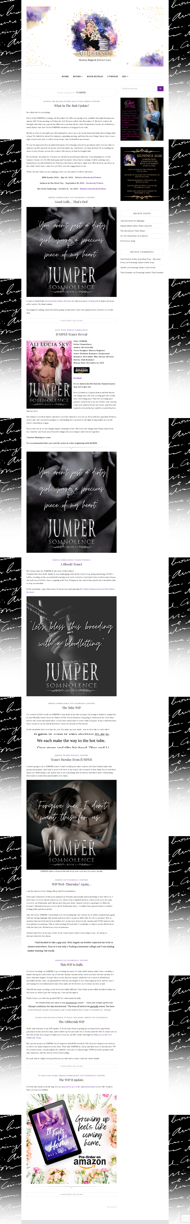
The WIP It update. (71, 1080)
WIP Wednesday (78, 197)
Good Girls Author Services (59, 301)
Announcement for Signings (132, 221)
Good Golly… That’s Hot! (71, 202)
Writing (96, 101)
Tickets (97, 177)
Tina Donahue (126, 272)
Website (78, 177)
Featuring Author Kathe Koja (141, 262)
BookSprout (96, 1035)
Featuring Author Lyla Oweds (142, 267)
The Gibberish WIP (71, 1022)
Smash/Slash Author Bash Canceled (135, 226)
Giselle (123, 267)
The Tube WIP (71, 708)
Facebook (88, 177)
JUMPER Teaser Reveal (71, 334)
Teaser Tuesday (82, 560)
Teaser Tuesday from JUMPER (71, 759)
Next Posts (111, 1207)
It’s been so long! (127, 241)
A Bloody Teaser (71, 564)
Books (77, 76)
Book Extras (95, 76)
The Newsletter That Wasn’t (132, 231)
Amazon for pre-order (71, 1087)
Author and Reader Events (57, 101)
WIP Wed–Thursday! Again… (71, 884)
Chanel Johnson (90, 589)
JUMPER (87, 101)
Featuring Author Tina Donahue (150, 272)
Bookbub (78, 378)
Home (65, 76)
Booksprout (92, 1087)
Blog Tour (77, 101)
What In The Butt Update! (71, 105)
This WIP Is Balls (71, 964)
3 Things (112, 76)
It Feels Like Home (73, 1017)
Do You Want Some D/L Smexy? (134, 236)
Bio (124, 76)
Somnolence (62, 197)
